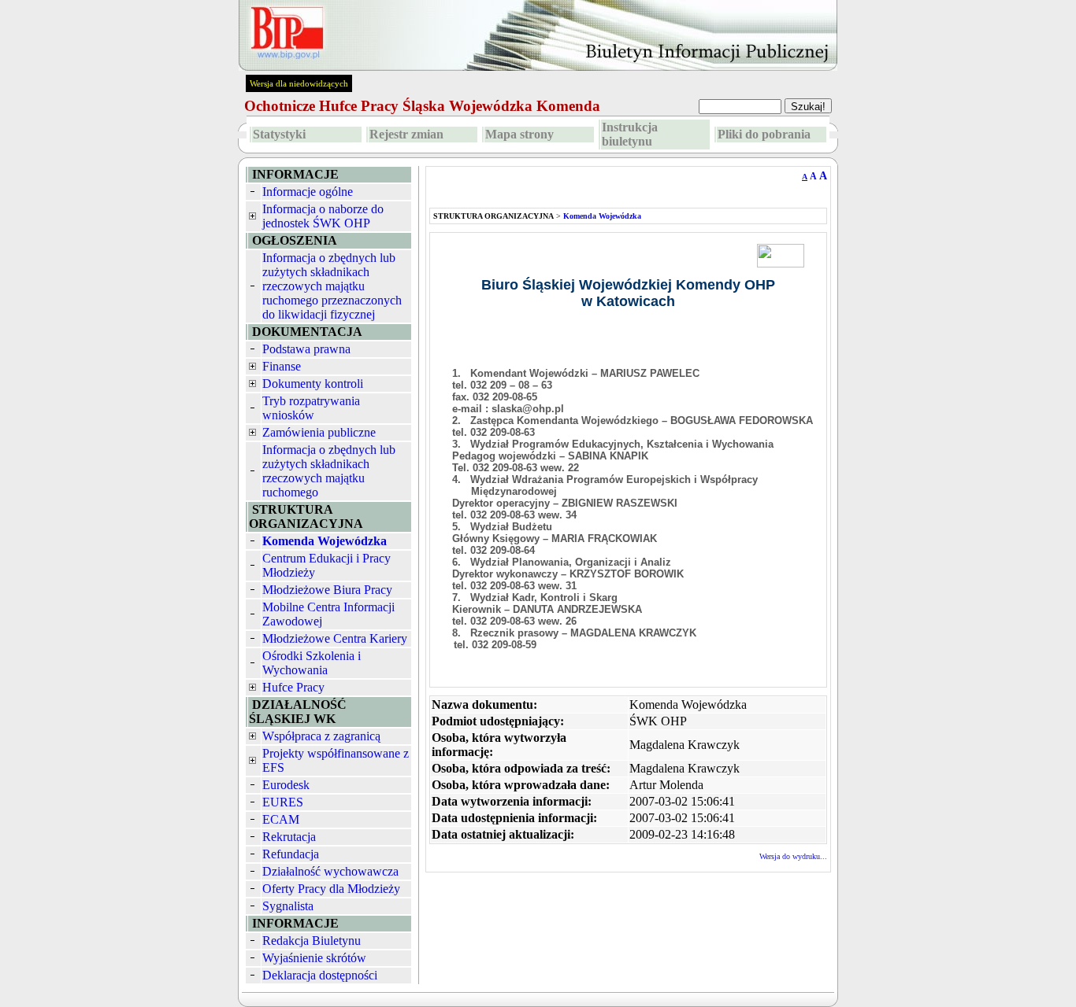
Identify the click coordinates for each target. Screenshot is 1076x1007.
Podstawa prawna (306, 349)
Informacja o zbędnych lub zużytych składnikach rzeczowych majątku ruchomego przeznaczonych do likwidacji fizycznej (332, 286)
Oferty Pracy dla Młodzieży (331, 888)
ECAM (280, 819)
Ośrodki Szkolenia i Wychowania (311, 663)
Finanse (281, 366)
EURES (282, 802)
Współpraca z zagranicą (321, 736)
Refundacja (290, 854)
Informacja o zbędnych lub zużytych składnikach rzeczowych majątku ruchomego (328, 471)
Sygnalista (288, 906)
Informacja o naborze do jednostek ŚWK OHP (323, 216)
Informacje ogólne (307, 191)
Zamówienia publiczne (319, 432)
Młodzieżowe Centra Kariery (334, 638)
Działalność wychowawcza (330, 871)
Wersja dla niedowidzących (299, 83)
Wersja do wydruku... (793, 856)
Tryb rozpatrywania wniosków (311, 408)
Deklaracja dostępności (319, 975)
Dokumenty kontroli (312, 383)
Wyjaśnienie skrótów (314, 958)
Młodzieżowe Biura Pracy (327, 589)
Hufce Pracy (293, 687)
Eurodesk (286, 784)
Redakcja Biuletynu (311, 940)
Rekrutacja (289, 836)
